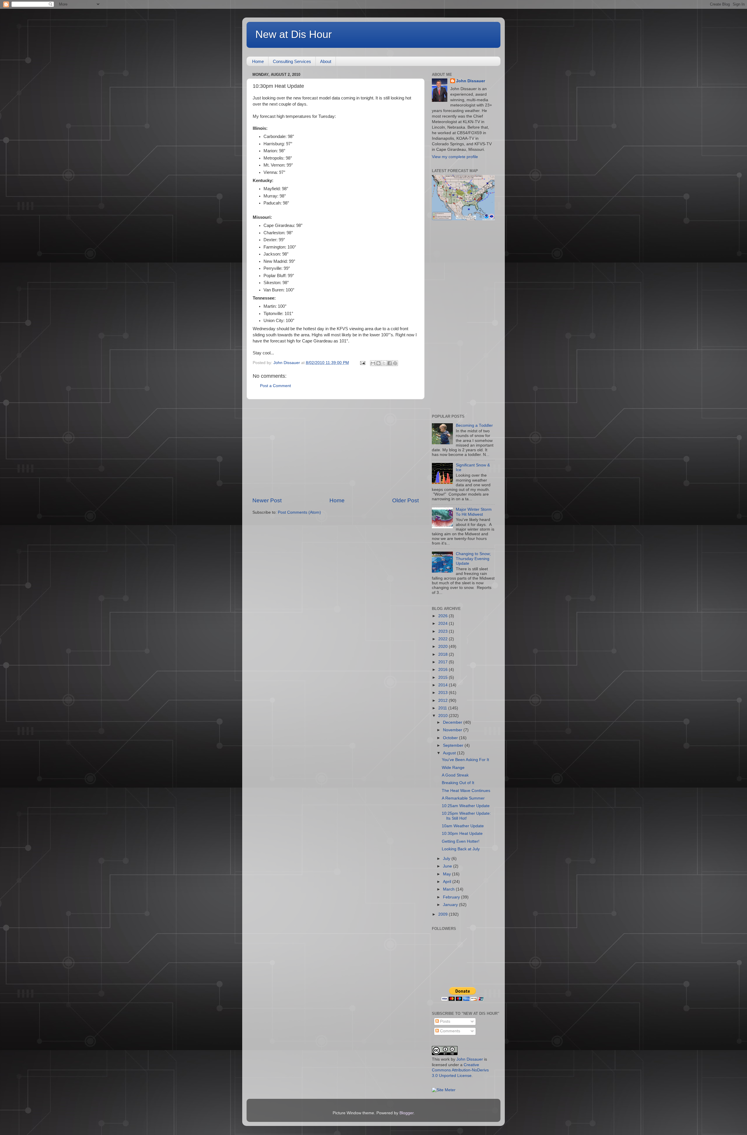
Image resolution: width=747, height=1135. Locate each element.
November (453, 730)
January (451, 905)
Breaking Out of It (458, 783)
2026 (443, 616)
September (454, 745)
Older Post (405, 500)
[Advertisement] (335, 448)
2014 (443, 685)
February (452, 897)
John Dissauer (470, 81)
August (450, 753)
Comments (449, 1031)
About (325, 61)
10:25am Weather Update (466, 806)
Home (258, 61)
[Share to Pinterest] (395, 363)
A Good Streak (455, 775)
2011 (443, 708)
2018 (443, 654)
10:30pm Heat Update (462, 833)
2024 (443, 623)
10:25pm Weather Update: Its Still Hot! (466, 815)
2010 (443, 715)
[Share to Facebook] (389, 363)
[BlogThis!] (378, 363)
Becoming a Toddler (474, 425)
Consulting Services (292, 61)
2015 (443, 677)
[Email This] (373, 363)
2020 (443, 646)
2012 (443, 700)
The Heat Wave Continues (466, 790)
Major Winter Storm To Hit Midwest (474, 511)
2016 (443, 669)
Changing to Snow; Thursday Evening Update (473, 558)
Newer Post (267, 500)
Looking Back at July (461, 849)
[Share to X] (384, 363)
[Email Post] (362, 363)
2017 (443, 662)
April (447, 881)
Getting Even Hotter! (460, 841)
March (449, 889)
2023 (443, 631)
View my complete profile (455, 157)
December (453, 722)
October (451, 738)
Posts (444, 1021)
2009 (443, 914)
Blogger (406, 1113)
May (447, 874)
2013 (443, 692)
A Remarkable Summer (463, 798)
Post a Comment (275, 386)
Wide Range (453, 767)
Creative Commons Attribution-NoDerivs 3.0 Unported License (460, 1070)
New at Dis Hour (293, 34)
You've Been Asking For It (465, 760)
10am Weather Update (463, 826)
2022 (443, 639)
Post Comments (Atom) (299, 512)
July (447, 858)
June (448, 866)
